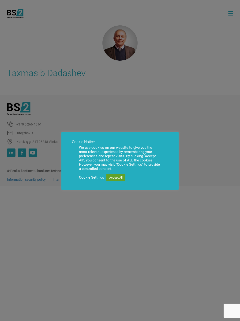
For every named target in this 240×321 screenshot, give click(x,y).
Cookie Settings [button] (91, 177)
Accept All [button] (116, 177)
